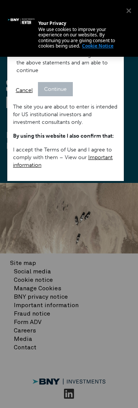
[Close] (128, 10)
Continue (55, 89)
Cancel (24, 90)
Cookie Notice (97, 46)
